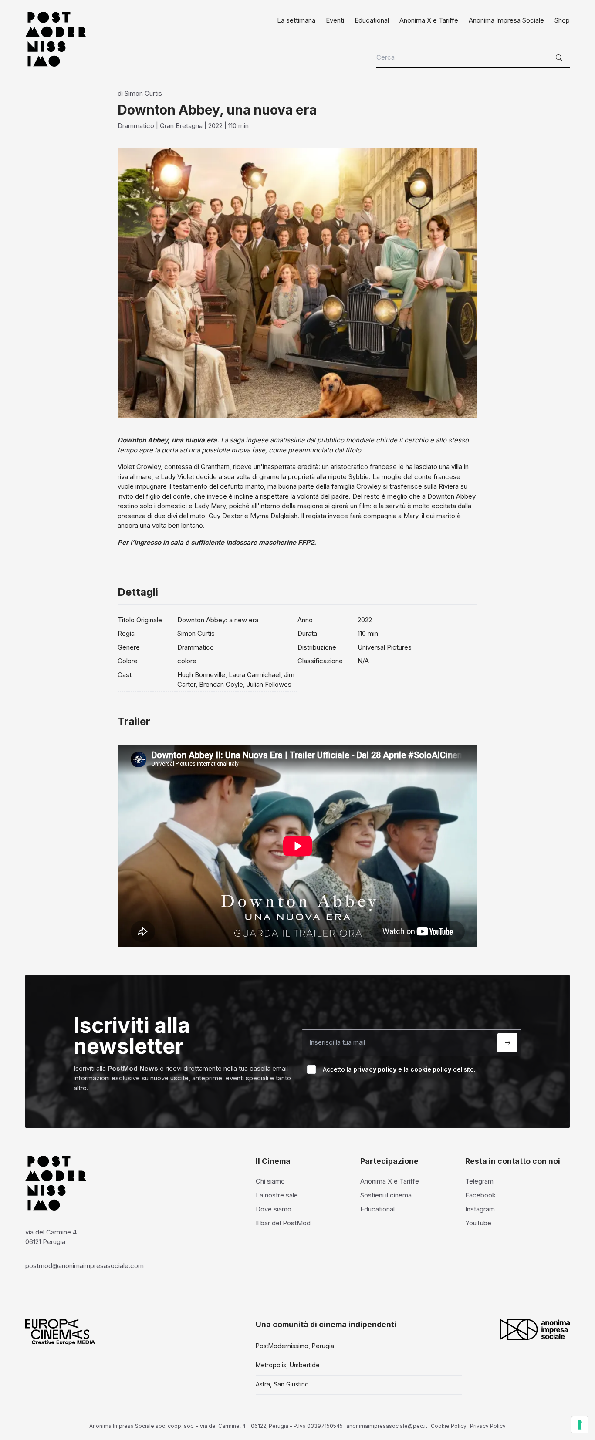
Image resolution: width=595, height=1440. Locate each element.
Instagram (480, 1209)
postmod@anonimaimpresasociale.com (84, 1265)
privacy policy (374, 1069)
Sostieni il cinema (386, 1195)
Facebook (480, 1195)
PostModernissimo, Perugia (295, 1345)
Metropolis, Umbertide (288, 1365)
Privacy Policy (488, 1426)
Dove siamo (273, 1209)
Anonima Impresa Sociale (506, 20)
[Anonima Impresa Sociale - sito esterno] (535, 1329)
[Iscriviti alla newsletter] (507, 1042)
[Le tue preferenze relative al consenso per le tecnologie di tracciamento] (579, 1424)
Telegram (479, 1181)
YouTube (478, 1223)
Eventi (335, 20)
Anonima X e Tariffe (428, 20)
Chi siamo (270, 1181)
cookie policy (430, 1069)
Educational (372, 20)
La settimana (296, 20)
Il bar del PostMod (283, 1223)
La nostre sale (277, 1195)
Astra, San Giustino (282, 1384)
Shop (562, 20)
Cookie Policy (449, 1426)
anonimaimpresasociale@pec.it (386, 1426)
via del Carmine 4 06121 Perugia (51, 1237)
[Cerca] (560, 57)
